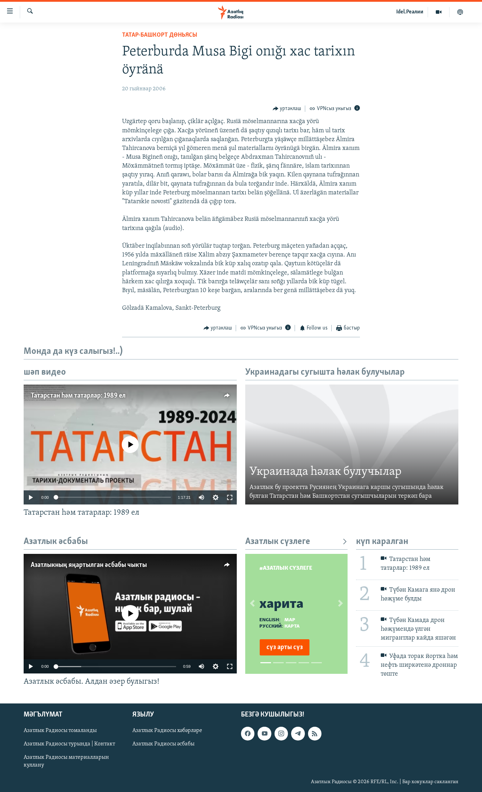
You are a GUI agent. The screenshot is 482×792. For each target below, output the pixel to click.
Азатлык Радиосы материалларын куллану (66, 761)
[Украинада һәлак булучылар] (351, 444)
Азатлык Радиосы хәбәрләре (167, 731)
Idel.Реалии (409, 12)
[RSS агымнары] (314, 733)
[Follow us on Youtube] (264, 733)
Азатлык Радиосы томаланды (60, 731)
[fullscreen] (230, 497)
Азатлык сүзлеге (277, 541)
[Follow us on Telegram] (298, 733)
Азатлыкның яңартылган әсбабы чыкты (89, 565)
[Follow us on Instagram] (281, 733)
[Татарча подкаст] (460, 12)
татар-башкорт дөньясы (159, 35)
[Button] (287, 108)
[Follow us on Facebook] (247, 733)
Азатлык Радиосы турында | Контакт (69, 744)
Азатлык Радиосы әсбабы (163, 744)
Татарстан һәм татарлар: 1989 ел (78, 395)
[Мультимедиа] (439, 12)
